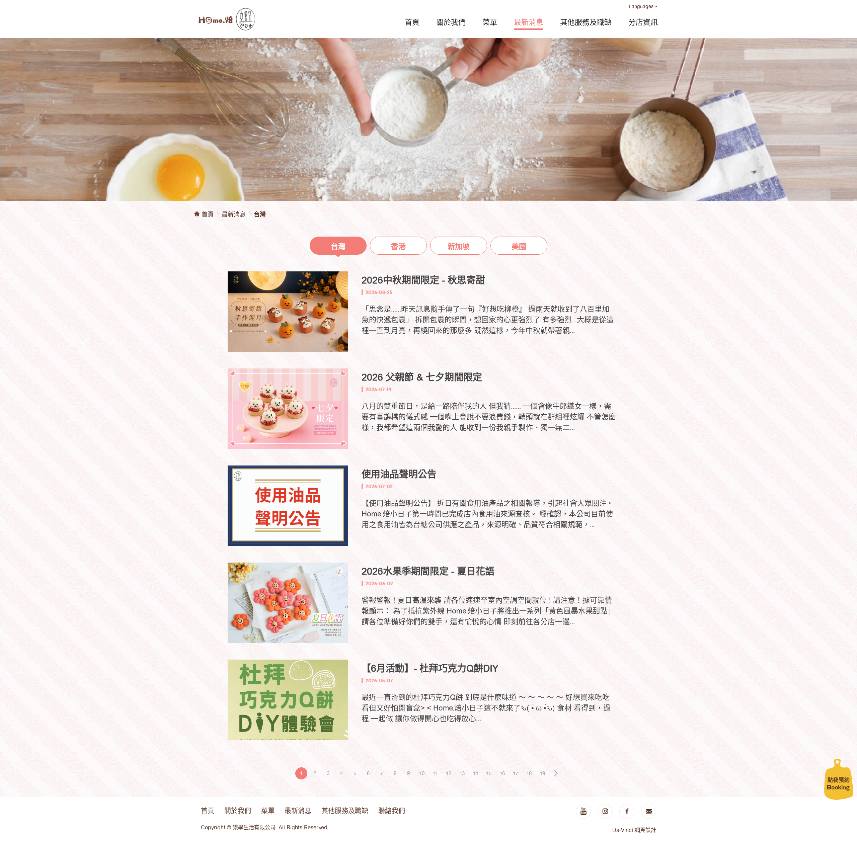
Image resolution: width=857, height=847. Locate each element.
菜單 (489, 22)
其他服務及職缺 (586, 22)
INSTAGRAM (605, 811)
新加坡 (459, 246)
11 (435, 773)
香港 (398, 246)
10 (421, 773)
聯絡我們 (391, 811)
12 (448, 773)
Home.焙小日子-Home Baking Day (227, 19)
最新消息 (528, 22)
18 (529, 773)
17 (515, 773)
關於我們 (451, 22)
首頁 (412, 22)
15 (488, 773)
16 (502, 773)
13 (462, 773)
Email (648, 811)
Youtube (583, 811)
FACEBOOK (626, 811)
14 (475, 773)
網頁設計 (645, 830)
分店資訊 (643, 22)
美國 (519, 246)
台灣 (338, 246)
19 (542, 773)
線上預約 (839, 779)
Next (556, 773)
